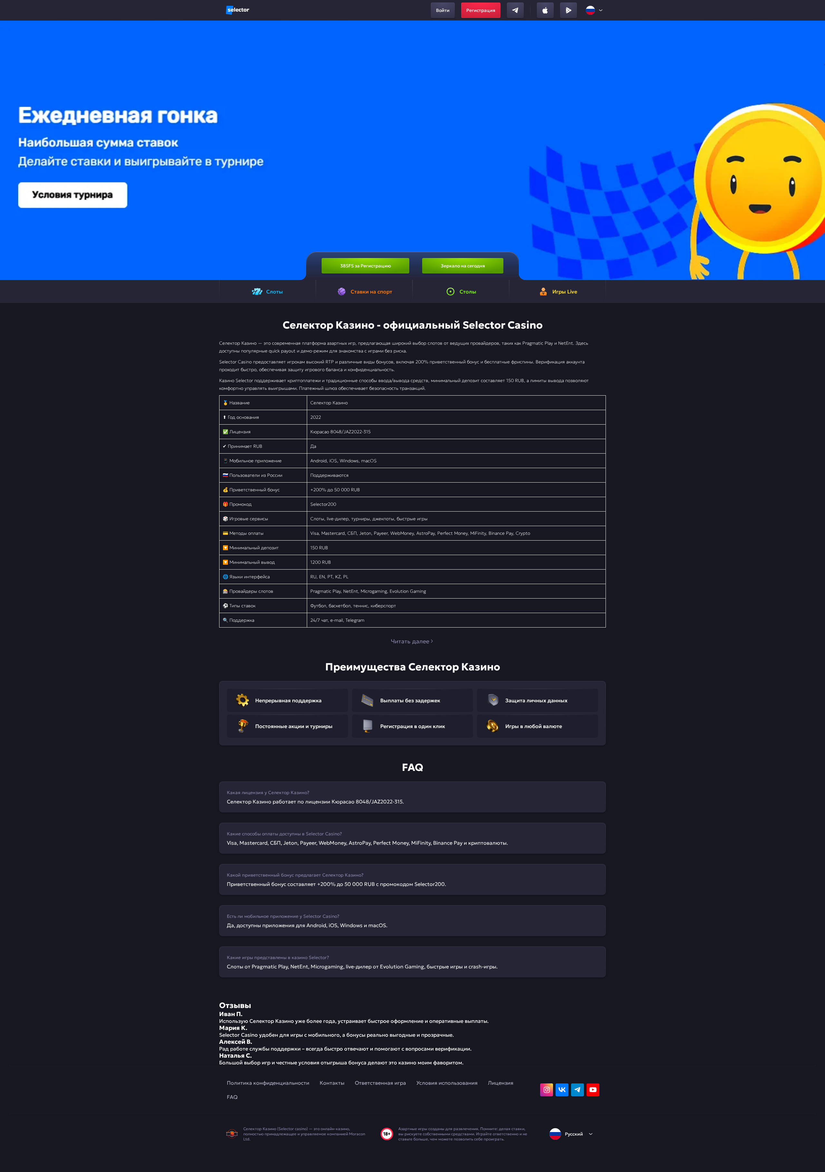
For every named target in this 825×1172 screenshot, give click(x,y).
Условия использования (447, 1083)
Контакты (332, 1083)
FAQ (232, 1097)
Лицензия (500, 1083)
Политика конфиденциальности (268, 1083)
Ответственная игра (380, 1083)
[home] (237, 10)
